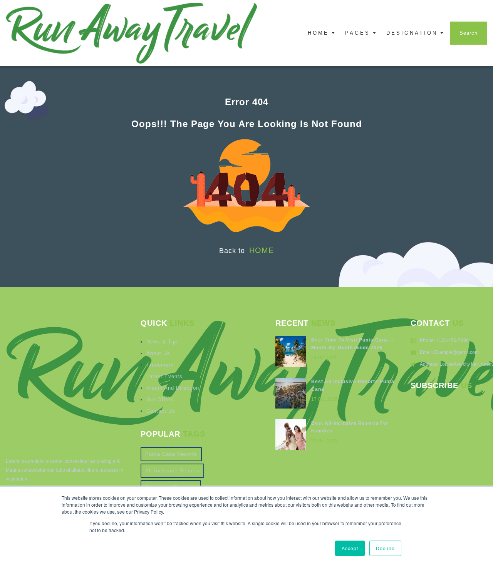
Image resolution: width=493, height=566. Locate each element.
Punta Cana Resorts (171, 454)
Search (468, 33)
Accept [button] (350, 548)
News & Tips (162, 342)
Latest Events (164, 376)
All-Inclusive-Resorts (172, 471)
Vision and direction (172, 388)
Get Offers (160, 399)
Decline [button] (385, 548)
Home (318, 33)
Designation (412, 33)
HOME (261, 250)
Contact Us (160, 411)
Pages (357, 33)
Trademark (160, 365)
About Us (158, 353)
